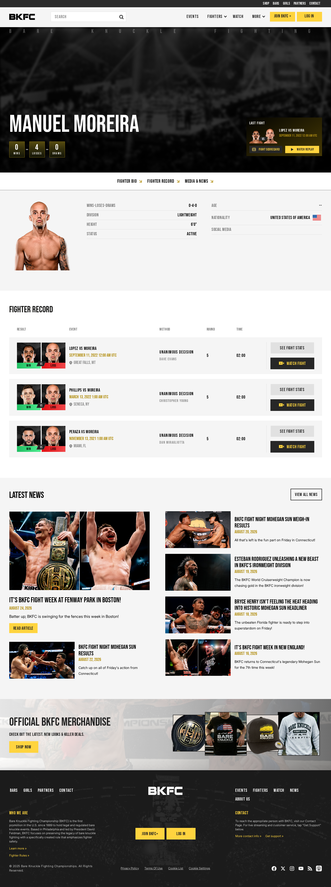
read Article (23, 628)
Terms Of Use (153, 868)
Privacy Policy (130, 868)
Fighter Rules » (19, 855)
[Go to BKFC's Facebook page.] (274, 868)
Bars (14, 790)
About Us (242, 799)
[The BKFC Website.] (165, 791)
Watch (279, 790)
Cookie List (175, 868)
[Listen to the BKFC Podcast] (319, 868)
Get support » (274, 836)
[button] (216, 17)
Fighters (260, 790)
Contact (66, 790)
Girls (28, 790)
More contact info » (248, 836)
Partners (46, 790)
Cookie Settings (199, 868)
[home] (22, 17)
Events (241, 790)
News (294, 790)
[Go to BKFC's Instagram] (292, 868)
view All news (306, 494)
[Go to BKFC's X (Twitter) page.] (283, 868)
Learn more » (18, 848)
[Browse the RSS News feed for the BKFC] (310, 868)
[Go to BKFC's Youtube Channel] (301, 868)
